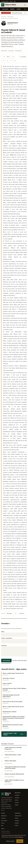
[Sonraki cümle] (11, 60)
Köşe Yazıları (10, 16)
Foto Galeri (4, 820)
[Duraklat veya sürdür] (7, 60)
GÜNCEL (12, 9)
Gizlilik (17, 823)
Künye (11, 1)
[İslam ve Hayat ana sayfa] (11, 5)
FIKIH (16, 805)
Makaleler (4, 815)
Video (2, 823)
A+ (13, 56)
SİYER (16, 800)
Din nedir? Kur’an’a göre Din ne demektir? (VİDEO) (17, 13)
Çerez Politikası (19, 837)
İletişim (17, 820)
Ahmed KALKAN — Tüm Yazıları (14, 734)
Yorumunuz (4, 645)
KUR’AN (19, 9)
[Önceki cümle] (3, 60)
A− (4, 56)
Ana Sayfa (5, 9)
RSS (15, 1)
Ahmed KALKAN (12, 23)
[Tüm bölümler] (25, 9)
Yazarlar (3, 818)
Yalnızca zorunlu (10, 841)
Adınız (2, 631)
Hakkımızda (18, 815)
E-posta (6, 638)
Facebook (21, 613)
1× (14, 60)
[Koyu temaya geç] (25, 5)
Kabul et (20, 841)
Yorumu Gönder (6, 660)
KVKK (16, 825)
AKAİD (17, 802)
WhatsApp (9, 613)
